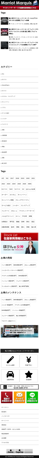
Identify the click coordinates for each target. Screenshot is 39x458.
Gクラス (4, 79)
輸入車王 (29, 50)
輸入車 (35, 24)
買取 (31, 24)
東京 (27, 221)
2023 (8, 184)
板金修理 (4, 152)
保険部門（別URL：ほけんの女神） (11, 429)
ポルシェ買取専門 (30, 265)
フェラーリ (17, 37)
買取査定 (4, 425)
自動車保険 (5, 227)
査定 (33, 221)
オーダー (5, 194)
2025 (19, 184)
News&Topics (5, 85)
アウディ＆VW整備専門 (22, 305)
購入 (22, 227)
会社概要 (4, 438)
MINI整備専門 (6, 310)
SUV (10, 189)
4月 (3, 178)
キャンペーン (5, 101)
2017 (12, 178)
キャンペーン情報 (8, 200)
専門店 (12, 221)
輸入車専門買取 (24, 286)
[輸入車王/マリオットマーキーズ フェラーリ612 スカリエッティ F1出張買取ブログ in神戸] (4, 48)
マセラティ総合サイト (9, 321)
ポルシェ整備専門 (30, 299)
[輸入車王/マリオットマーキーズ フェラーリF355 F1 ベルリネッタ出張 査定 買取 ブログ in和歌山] (4, 35)
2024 (13, 184)
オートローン (5, 407)
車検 (27, 227)
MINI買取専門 (22, 275)
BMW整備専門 (18, 299)
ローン (18, 216)
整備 (3, 146)
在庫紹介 (5, 221)
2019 (22, 178)
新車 (22, 221)
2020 (11, 37)
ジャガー (4, 118)
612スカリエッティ (16, 48)
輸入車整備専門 (21, 315)
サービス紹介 (5, 113)
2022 (3, 184)
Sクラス (4, 90)
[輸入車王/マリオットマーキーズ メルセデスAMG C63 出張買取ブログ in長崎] (4, 24)
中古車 (24, 216)
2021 (33, 178)
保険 (3, 129)
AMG (30, 184)
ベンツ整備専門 (6, 299)
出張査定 (26, 24)
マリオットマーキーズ (16, 24)
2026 (24, 184)
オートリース (5, 420)
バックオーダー (6, 416)
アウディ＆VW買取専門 (9, 275)
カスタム (13, 194)
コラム (4, 107)
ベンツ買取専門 (6, 265)
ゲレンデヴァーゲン (22, 200)
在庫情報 (4, 135)
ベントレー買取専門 (8, 281)
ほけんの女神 (30, 189)
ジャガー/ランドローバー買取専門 (12, 270)
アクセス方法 (5, 442)
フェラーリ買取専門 (22, 281)
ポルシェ (14, 211)
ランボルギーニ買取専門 (9, 286)
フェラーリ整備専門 (8, 315)
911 (3, 74)
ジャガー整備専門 (7, 305)
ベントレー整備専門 (18, 310)
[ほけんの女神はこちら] (19, 253)
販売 (12, 227)
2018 (17, 178)
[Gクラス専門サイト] (19, 337)
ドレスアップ (25, 205)
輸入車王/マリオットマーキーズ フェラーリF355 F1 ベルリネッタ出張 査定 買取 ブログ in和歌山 (23, 31)
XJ (23, 189)
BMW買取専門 (18, 265)
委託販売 (15, 50)
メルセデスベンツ (8, 216)
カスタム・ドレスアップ (8, 96)
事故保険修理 (5, 433)
